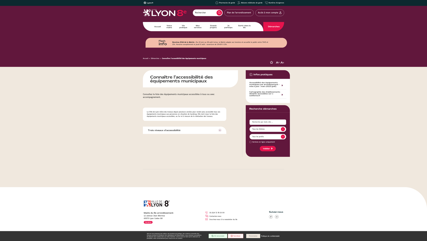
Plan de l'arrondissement (239, 13)
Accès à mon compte (268, 13)
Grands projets (213, 27)
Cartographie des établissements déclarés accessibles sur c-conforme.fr (264, 94)
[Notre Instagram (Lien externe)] (277, 217)
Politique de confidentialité (270, 236)
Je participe (228, 27)
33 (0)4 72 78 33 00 (217, 213)
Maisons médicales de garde (251, 3)
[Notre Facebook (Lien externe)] (271, 217)
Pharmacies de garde (227, 3)
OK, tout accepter (219, 236)
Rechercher (200, 13)
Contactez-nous (215, 216)
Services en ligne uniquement (263, 142)
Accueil (157, 27)
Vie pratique (183, 27)
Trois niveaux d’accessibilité (164, 130)
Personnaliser (253, 236)
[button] (271, 62)
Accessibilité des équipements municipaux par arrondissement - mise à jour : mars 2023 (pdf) (264, 85)
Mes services (197, 27)
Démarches (274, 27)
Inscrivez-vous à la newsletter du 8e (223, 219)
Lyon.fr (150, 3)
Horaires (148, 222)
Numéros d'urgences (276, 3)
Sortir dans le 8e (244, 27)
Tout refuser (236, 236)
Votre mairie (169, 27)
